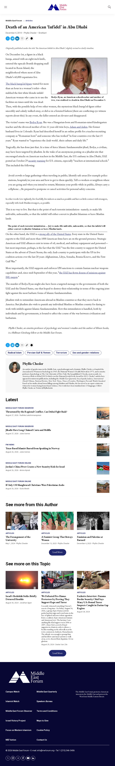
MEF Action (11, 740)
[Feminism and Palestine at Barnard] (93, 521)
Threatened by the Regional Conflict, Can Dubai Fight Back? (36, 411)
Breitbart (43, 33)
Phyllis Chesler (30, 33)
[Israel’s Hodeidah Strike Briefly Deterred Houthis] (22, 580)
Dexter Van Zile (61, 645)
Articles (29, 21)
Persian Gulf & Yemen (38, 352)
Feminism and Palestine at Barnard (90, 538)
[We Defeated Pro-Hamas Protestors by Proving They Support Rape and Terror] (57, 580)
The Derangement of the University (18, 538)
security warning (36, 160)
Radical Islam (15, 352)
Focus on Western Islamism (18, 730)
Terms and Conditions (47, 711)
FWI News (10, 445)
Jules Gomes (25, 434)
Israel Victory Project (16, 721)
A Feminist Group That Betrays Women (57, 538)
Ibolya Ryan (36, 122)
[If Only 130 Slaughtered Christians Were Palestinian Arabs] (103, 486)
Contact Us (42, 740)
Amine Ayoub (25, 470)
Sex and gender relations (86, 352)
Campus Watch (12, 692)
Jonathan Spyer (26, 603)
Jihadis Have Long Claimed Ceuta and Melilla (28, 430)
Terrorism (61, 352)
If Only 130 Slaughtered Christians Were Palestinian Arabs (35, 485)
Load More (58, 552)
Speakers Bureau (44, 701)
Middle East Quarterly (47, 692)
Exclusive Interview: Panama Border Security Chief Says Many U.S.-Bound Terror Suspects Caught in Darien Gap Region (92, 602)
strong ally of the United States (55, 234)
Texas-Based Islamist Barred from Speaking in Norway (33, 448)
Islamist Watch (12, 701)
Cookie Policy (43, 730)
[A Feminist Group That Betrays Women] (57, 521)
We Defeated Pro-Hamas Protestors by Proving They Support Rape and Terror (55, 599)
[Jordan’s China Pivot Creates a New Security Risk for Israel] (103, 468)
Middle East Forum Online (18, 463)
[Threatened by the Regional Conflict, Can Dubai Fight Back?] (103, 413)
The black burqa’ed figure (19, 83)
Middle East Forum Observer (20, 408)
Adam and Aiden (79, 126)
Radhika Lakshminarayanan (30, 415)
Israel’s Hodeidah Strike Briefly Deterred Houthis (21, 597)
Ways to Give (42, 721)
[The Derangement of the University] (22, 521)
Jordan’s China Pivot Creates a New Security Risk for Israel (35, 466)
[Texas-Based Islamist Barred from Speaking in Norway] (103, 450)
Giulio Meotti (24, 489)
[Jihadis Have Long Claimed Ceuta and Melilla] (103, 431)
